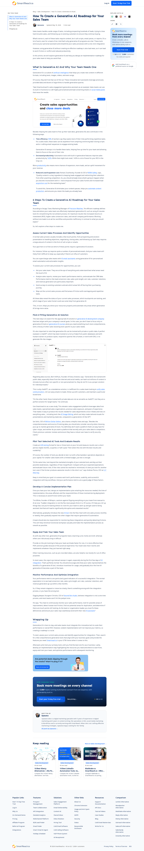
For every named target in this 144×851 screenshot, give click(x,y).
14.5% (49, 158)
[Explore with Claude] (121, 16)
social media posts (98, 90)
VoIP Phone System (60, 834)
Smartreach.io (52, 640)
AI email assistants (68, 258)
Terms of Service (121, 846)
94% (49, 139)
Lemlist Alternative (122, 802)
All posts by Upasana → (50, 729)
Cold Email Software (61, 826)
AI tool (66, 513)
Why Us (15, 811)
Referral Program (18, 826)
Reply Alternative (122, 815)
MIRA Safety (92, 173)
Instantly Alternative (123, 836)
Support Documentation (100, 803)
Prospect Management (37, 803)
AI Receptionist (59, 837)
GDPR (76, 815)
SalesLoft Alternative (123, 826)
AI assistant (90, 611)
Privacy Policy (108, 846)
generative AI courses (57, 324)
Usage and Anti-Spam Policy (81, 810)
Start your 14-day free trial (51, 699)
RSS (130, 846)
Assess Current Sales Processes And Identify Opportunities (61, 233)
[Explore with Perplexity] (116, 16)
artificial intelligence (61, 73)
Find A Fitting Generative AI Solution (50, 315)
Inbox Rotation (59, 819)
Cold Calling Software (61, 830)
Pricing (14, 819)
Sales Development (43, 12)
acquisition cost (41, 183)
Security (77, 819)
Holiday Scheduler (39, 834)
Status (76, 822)
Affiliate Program (18, 822)
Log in (106, 3)
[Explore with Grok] (129, 16)
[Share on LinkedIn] (116, 24)
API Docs (98, 808)
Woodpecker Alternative (120, 806)
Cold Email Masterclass (103, 822)
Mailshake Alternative (123, 811)
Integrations (16, 830)
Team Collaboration (40, 808)
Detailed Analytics (39, 815)
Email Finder (37, 826)
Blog (34, 12)
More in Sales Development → (95, 744)
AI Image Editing (67, 414)
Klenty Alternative (122, 819)
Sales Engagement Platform (60, 803)
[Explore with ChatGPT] (112, 16)
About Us (77, 802)
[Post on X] (121, 24)
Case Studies (99, 815)
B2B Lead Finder (39, 822)
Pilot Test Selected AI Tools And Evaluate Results (56, 441)
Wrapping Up (13, 29)
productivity (41, 165)
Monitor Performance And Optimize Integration (55, 574)
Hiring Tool (58, 822)
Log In (14, 808)
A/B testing (44, 445)
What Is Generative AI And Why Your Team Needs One (18, 17)
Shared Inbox (58, 815)
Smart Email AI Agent (40, 830)
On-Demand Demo (18, 815)
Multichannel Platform (41, 819)
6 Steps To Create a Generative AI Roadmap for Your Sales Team (18, 23)
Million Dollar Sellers (53, 421)
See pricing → (72, 699)
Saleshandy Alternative (119, 831)
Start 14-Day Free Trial (18, 803)
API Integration (38, 811)
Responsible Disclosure (78, 827)
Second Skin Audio (70, 596)
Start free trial (123, 50)
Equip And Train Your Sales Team (48, 532)
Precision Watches (76, 208)
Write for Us (99, 826)
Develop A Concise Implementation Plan (52, 486)
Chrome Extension (80, 805)
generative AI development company (90, 319)
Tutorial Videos (100, 811)
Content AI (57, 811)
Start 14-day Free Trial (121, 3)
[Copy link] (112, 24)
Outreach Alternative (123, 822)
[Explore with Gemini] (125, 16)
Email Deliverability (60, 808)
